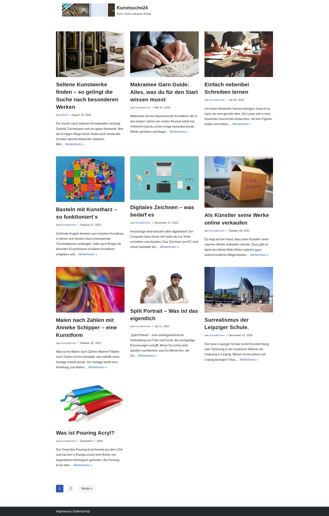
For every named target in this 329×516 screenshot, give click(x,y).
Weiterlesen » (74, 144)
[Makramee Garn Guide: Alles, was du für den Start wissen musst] (164, 54)
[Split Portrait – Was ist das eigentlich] (164, 285)
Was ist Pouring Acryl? (85, 433)
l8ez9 (64, 114)
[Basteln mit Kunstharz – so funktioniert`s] (90, 179)
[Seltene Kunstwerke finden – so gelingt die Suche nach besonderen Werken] (90, 54)
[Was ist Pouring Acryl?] (90, 402)
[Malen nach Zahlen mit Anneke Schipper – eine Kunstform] (90, 290)
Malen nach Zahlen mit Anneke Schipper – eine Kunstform (86, 327)
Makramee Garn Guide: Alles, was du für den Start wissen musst (164, 92)
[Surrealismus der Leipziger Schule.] (238, 289)
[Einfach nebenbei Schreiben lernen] (238, 54)
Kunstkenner (143, 107)
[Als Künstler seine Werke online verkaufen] (238, 182)
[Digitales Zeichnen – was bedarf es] (164, 178)
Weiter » (87, 488)
